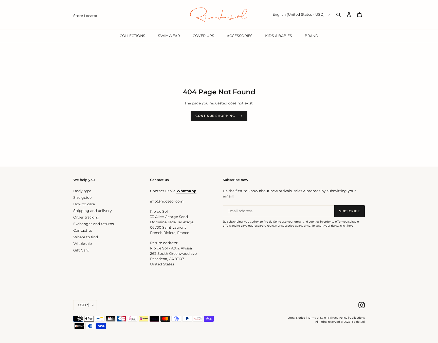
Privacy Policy (338, 317)
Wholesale (82, 243)
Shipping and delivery (92, 210)
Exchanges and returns (93, 224)
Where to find (85, 237)
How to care (84, 204)
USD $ (83, 305)
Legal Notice (296, 317)
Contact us (83, 230)
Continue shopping (215, 116)
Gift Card (81, 250)
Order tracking (86, 217)
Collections (357, 317)
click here (347, 225)
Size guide (82, 197)
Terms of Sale (316, 317)
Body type (82, 191)
